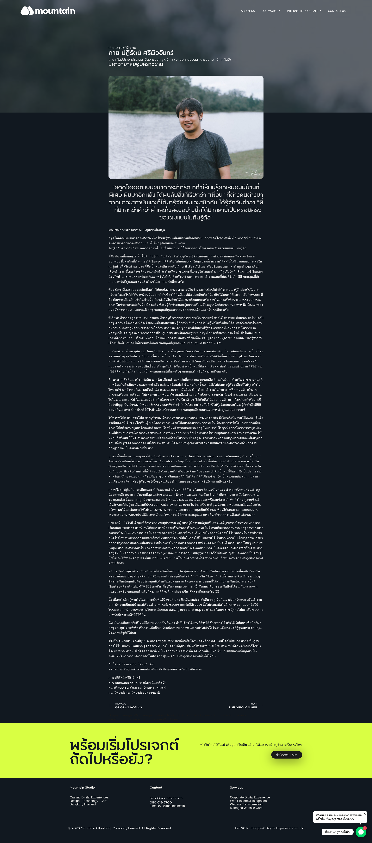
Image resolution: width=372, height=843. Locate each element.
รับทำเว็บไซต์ (213, 715)
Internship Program (302, 10)
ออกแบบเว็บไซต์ (119, 719)
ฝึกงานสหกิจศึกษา (189, 715)
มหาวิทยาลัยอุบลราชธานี (135, 63)
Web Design (143, 715)
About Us (248, 10)
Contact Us (337, 10)
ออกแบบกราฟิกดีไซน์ (237, 715)
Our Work (269, 10)
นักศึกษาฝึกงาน (164, 715)
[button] (361, 832)
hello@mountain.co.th (166, 798)
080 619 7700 (161, 802)
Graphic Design (120, 715)
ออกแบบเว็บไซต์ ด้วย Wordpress (156, 719)
